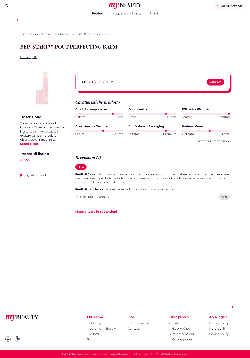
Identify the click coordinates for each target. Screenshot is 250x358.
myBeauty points (181, 339)
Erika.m (80, 196)
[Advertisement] (42, 234)
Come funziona (139, 323)
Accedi (173, 323)
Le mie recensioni (181, 334)
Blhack (184, 354)
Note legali (217, 328)
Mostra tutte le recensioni (96, 212)
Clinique (28, 57)
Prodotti (98, 13)
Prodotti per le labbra (55, 33)
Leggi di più (29, 143)
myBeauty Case (179, 328)
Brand (153, 13)
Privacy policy (218, 323)
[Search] (7, 5)
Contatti (134, 328)
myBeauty (94, 323)
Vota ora (215, 82)
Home (24, 33)
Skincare (35, 33)
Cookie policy (218, 334)
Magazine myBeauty (126, 13)
